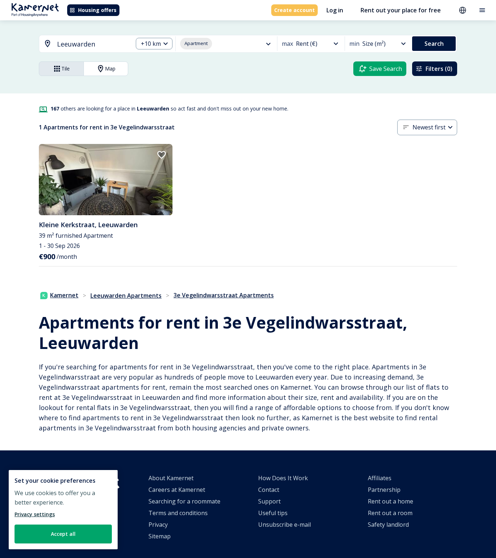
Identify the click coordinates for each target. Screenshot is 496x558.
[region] (63, 509)
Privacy (158, 525)
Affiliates (379, 478)
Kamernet (64, 295)
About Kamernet (171, 478)
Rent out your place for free (401, 10)
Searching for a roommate (184, 501)
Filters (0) (439, 69)
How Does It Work (283, 478)
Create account (294, 10)
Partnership (384, 490)
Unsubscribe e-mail (284, 525)
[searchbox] (92, 44)
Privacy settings (35, 514)
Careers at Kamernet (177, 490)
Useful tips (273, 513)
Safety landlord (388, 525)
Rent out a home (390, 501)
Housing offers (97, 10)
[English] (463, 10)
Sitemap (160, 536)
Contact (268, 490)
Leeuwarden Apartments (126, 296)
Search (434, 44)
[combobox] (81, 44)
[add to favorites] (161, 155)
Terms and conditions (178, 513)
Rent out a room (390, 513)
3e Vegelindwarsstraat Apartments (224, 295)
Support (269, 501)
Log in (334, 10)
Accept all (63, 533)
